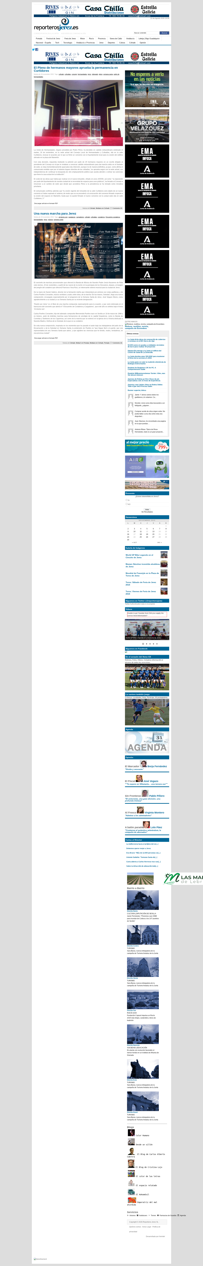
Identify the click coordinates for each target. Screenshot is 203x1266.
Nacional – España (43, 43)
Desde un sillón (143, 1144)
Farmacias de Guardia (168, 1215)
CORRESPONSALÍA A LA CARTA (46, 33)
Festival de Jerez (53, 39)
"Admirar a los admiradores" (138, 815)
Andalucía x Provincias (85, 43)
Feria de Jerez (70, 39)
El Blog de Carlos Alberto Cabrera (146, 1155)
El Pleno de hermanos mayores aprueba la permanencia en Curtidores (76, 69)
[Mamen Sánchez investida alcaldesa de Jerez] (164, 567)
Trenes (153, 1215)
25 (141, 537)
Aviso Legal (146, 1227)
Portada (39, 39)
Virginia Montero (154, 812)
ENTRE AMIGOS (131, 322)
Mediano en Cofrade (102, 208)
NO (129, 504)
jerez (89, 74)
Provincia (102, 39)
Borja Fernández (157, 766)
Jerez (101, 43)
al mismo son (63, 217)
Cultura (122, 43)
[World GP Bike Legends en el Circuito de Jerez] (164, 558)
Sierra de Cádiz (116, 39)
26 (147, 537)
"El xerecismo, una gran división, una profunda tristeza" (142, 800)
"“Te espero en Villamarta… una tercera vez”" (146, 784)
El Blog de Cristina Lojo (148, 1167)
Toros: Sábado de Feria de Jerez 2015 (141, 583)
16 (128, 534)
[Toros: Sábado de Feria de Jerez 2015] (164, 585)
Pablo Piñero (156, 796)
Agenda (183, 1215)
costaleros (101, 217)
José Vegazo (150, 781)
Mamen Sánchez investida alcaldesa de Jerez (143, 565)
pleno (100, 74)
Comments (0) (117, 208)
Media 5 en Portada (82, 343)
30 (128, 540)
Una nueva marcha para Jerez (55, 213)
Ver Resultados (147, 512)
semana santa (108, 74)
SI (128, 500)
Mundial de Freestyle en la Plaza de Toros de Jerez (142, 574)
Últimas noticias (133, 333)
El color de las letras (147, 1176)
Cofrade (132, 43)
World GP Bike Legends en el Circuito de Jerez (139, 556)
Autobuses (143, 1215)
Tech (57, 43)
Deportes (111, 43)
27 (153, 537)
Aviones (133, 1215)
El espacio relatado (146, 1185)
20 (153, 534)
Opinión (143, 43)
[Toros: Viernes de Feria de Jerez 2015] (164, 594)
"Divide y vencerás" (134, 769)
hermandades (82, 74)
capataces (71, 217)
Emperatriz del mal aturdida (142, 1203)
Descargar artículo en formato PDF (46, 203)
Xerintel (162, 1236)
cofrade (61, 74)
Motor (82, 39)
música (50, 219)
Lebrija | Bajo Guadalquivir (149, 39)
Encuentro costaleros (113, 217)
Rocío (91, 39)
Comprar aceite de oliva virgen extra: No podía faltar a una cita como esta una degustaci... (150, 413)
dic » (160, 542)
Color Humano (142, 1135)
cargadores (80, 217)
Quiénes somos (135, 1227)
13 (153, 531)
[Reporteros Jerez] (61, 23)
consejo (74, 74)
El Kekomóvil (142, 1194)
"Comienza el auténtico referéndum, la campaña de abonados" (143, 831)
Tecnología (67, 43)
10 (134, 531)
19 (147, 534)
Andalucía (130, 39)
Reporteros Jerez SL (150, 1222)
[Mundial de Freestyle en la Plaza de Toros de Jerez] (164, 576)
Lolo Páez (156, 827)
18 (141, 534)
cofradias (68, 74)
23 (128, 537)
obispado (95, 74)
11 (141, 531)
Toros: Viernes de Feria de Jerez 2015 (141, 592)
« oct (134, 542)
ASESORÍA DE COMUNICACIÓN (73, 33)
